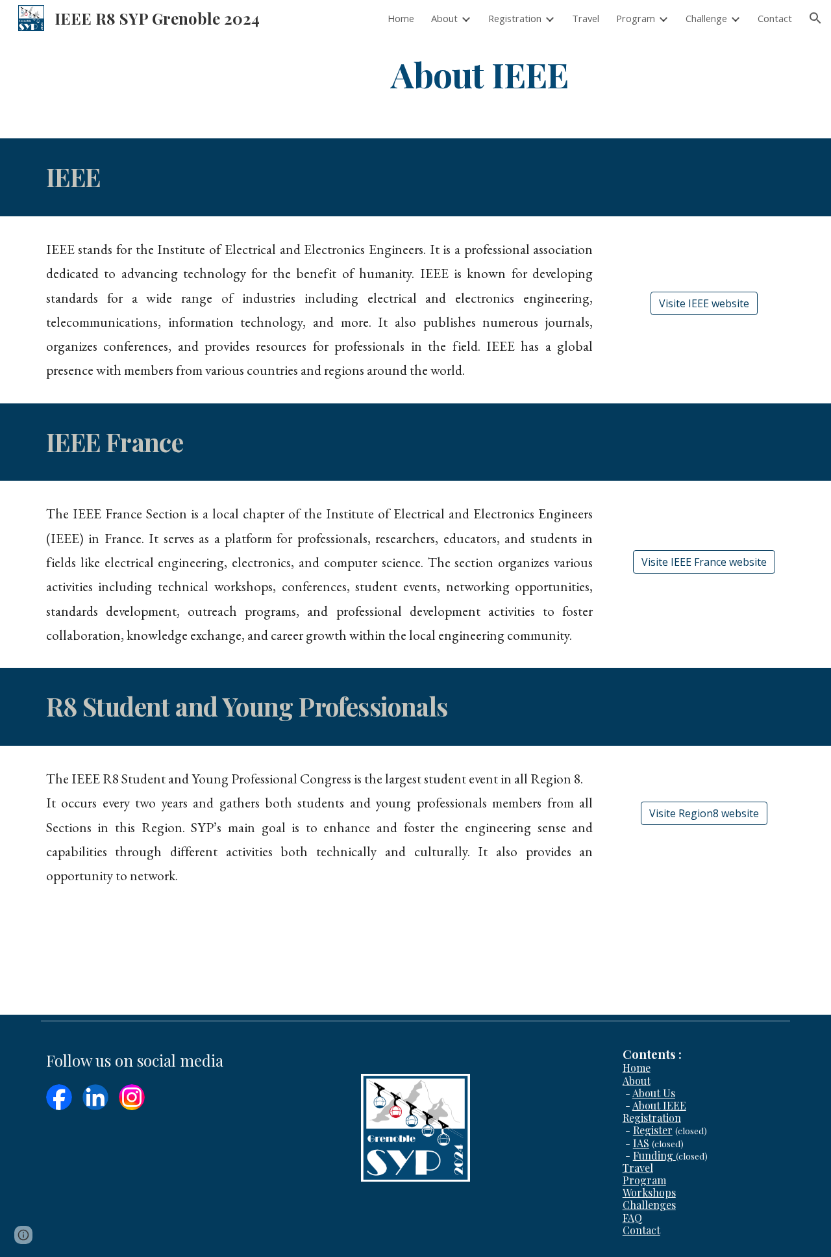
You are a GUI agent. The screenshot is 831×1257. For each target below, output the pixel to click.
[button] (815, 18)
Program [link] (635, 18)
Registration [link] (514, 18)
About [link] (444, 18)
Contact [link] (775, 18)
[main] (479, 74)
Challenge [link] (706, 18)
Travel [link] (585, 18)
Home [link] (401, 18)
